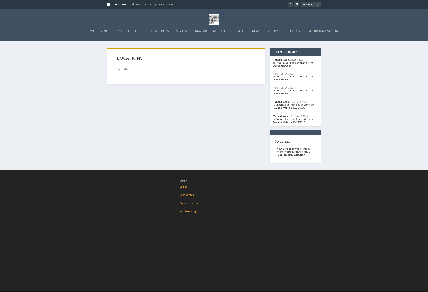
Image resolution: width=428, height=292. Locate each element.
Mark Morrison (281, 116)
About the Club (129, 31)
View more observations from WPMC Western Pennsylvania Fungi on (293, 151)
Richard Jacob (281, 59)
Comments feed (189, 203)
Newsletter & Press (266, 31)
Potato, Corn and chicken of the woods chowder (293, 64)
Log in (183, 186)
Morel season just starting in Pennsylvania (150, 4)
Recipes (242, 31)
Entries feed (187, 194)
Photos (294, 31)
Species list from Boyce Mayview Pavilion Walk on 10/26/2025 (293, 106)
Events (104, 31)
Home (90, 31)
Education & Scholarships (168, 31)
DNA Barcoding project (212, 31)
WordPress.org (188, 211)
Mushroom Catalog (323, 31)
